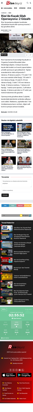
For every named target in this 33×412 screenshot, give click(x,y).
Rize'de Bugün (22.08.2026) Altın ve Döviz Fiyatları (7, 134)
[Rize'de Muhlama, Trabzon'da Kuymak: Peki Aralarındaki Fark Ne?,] (8, 144)
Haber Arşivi (22, 398)
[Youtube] (19, 370)
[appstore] (8, 375)
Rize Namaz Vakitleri (7, 389)
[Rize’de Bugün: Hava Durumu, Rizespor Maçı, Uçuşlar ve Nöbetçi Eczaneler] (24, 127)
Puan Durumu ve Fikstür (8, 394)
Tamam (21, 409)
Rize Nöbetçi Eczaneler (7, 383)
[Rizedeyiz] (14, 3)
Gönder (5, 195)
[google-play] (24, 375)
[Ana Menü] (2, 3)
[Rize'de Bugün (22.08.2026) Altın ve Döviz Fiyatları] (8, 127)
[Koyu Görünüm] (30, 3)
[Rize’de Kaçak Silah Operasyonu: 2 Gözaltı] (16, 43)
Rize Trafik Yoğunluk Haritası (23, 389)
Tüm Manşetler (23, 393)
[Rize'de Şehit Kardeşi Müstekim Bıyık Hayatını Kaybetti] (24, 160)
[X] (13, 370)
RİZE (15, 8)
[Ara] (27, 3)
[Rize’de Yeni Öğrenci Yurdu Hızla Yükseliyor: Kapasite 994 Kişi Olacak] (24, 144)
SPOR (29, 8)
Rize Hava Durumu (24, 383)
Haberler (3, 13)
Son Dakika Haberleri (10, 398)
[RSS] (22, 370)
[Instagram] (16, 370)
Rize (10, 13)
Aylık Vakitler (6, 338)
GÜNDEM (22, 8)
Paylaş (5, 54)
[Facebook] (10, 370)
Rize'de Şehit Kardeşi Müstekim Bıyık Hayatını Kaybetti (24, 167)
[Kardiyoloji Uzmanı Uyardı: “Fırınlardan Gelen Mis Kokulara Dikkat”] (8, 160)
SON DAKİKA (7, 8)
